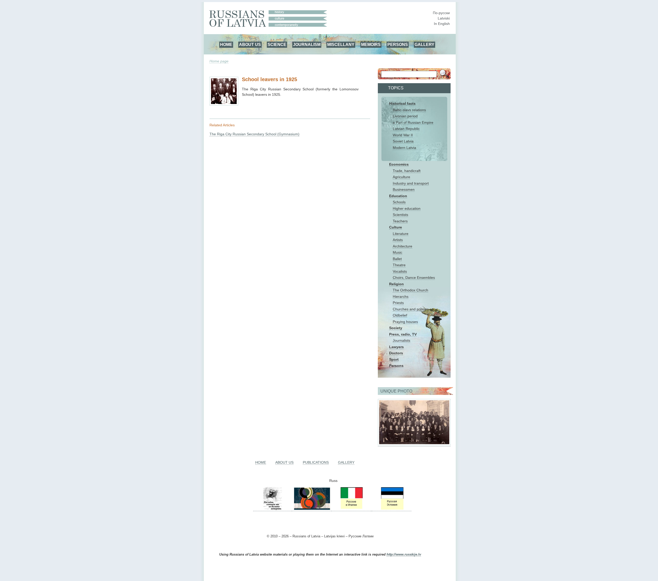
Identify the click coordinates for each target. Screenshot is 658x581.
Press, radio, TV (403, 334)
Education (398, 196)
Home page (219, 61)
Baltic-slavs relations (409, 110)
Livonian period (405, 116)
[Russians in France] (371, 509)
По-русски (441, 13)
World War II (403, 135)
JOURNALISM (307, 44)
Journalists (401, 340)
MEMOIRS (371, 44)
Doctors (396, 353)
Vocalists (400, 271)
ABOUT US (250, 44)
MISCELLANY (340, 44)
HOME (226, 44)
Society (395, 328)
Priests (398, 303)
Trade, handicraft (407, 171)
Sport (394, 359)
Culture (395, 227)
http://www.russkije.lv (404, 554)
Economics (399, 164)
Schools (399, 202)
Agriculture (401, 177)
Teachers (400, 221)
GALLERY (424, 44)
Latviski (444, 18)
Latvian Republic (406, 129)
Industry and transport (411, 183)
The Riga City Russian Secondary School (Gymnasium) (254, 134)
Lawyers (396, 347)
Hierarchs (400, 296)
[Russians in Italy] (351, 509)
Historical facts (402, 103)
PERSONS (397, 44)
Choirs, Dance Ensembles (414, 277)
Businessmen (404, 189)
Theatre (399, 265)
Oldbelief (400, 315)
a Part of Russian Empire (413, 122)
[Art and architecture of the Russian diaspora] (311, 509)
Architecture (402, 246)
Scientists (400, 215)
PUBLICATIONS (316, 462)
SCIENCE (277, 44)
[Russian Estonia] (392, 509)
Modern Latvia (404, 148)
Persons (396, 366)
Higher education (407, 208)
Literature (400, 234)
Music (397, 252)
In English (442, 24)
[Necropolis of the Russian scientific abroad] (272, 509)
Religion (396, 284)
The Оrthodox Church (410, 290)
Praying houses (405, 322)
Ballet (397, 259)
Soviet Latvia (403, 141)
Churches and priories (411, 309)
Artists (398, 240)
